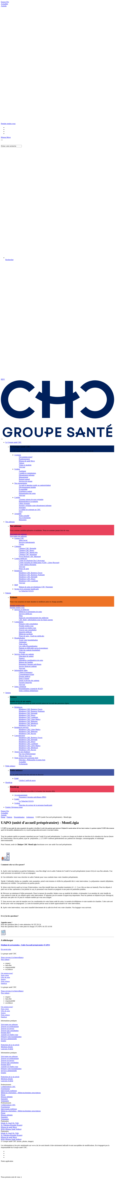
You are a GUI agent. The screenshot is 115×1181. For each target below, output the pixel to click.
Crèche (21, 544)
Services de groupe (25, 481)
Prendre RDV (6, 1033)
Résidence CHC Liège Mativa (29, 719)
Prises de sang (24, 569)
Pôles (21, 616)
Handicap (8, 782)
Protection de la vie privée (10, 1045)
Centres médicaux (20, 558)
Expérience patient (25, 491)
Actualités (4, 4)
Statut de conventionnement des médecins (33, 618)
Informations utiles (21, 670)
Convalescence (19, 736)
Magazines (23, 520)
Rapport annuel (24, 479)
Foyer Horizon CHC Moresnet (30, 556)
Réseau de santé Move (27, 461)
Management (23, 477)
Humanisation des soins (27, 493)
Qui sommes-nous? (25, 457)
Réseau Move (6, 137)
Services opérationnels (27, 542)
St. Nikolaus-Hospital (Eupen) (11, 1125)
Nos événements (25, 518)
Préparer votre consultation (28, 624)
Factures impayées (25, 683)
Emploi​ (3, 1041)
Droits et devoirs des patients (29, 680)
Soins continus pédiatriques (28, 691)
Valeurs (21, 463)
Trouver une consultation (27, 630)
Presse (3, 1095)
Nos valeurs (5, 959)
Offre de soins (5, 977)
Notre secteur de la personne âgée (26, 758)
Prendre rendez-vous (17, 606)
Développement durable (27, 487)
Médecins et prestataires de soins (30, 612)
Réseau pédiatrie (7, 1097)
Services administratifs (9, 1039)
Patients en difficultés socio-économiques (33, 648)
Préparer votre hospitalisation (11, 1037)
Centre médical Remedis (27, 565)
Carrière (17, 497)
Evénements (23, 764)
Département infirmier (26, 475)
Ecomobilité (23, 489)
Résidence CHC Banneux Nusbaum (32, 575)
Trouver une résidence (22, 752)
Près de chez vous (25, 756)
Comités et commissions (27, 473)
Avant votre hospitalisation (28, 640)
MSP (16, 585)
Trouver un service (7, 1029)
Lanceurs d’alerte (7, 1049)
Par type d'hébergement (27, 754)
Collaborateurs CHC (8, 1087)
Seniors (8, 693)
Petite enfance (10, 766)
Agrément (22, 471)
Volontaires (5, 1101)
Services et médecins (21, 610)
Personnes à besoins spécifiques (30, 664)
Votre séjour (23, 644)
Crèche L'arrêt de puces (27, 780)
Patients (8, 593)
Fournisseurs (5, 1089)
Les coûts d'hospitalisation (28, 646)
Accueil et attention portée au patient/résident (35, 485)
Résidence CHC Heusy (27, 579)
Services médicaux (25, 614)
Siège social (23, 540)
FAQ (20, 512)
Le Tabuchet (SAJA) (26, 591)
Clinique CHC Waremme (28, 554)
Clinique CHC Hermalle (27, 548)
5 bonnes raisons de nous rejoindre (31, 499)
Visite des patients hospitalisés (29, 650)
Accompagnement (20, 795)
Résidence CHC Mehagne (28, 721)
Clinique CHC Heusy (26, 550)
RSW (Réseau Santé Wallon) (11, 1129)
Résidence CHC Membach (28, 723)
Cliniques (17, 546)
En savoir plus (6, 949)
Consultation (18, 622)
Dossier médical (24, 676)
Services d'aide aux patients (24, 654)
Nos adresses (10, 522)
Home (3, 817)
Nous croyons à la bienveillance (12, 957)
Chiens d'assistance (25, 672)
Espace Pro (5, 2)
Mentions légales (7, 1047)
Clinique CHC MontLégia (28, 552)
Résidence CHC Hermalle (28, 577)
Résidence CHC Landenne (28, 581)
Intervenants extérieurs (9, 1091)
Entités (16, 799)
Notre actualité (24, 516)
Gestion (17, 469)
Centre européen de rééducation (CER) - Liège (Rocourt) (39, 563)
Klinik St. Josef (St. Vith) (10, 1123)
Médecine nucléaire (26, 634)
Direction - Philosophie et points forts (32, 760)
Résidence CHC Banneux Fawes (30, 573)
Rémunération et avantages (28, 501)
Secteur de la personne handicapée (26, 589)
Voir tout (22, 467)
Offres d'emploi (24, 503)
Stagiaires (22, 508)
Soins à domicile (20, 687)
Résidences (18, 571)
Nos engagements (20, 483)
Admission (23, 642)
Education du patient (26, 656)
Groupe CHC (19, 538)
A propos (17, 455)
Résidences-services (21, 727)
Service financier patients (28, 666)
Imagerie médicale (25, 632)
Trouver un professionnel (10, 1027)
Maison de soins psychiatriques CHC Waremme (36, 587)
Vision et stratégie (25, 465)
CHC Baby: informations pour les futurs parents (36, 620)
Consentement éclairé (26, 674)
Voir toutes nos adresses (18, 534)
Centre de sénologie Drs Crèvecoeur (32, 561)
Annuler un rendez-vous (27, 628)
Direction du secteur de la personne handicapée (35, 805)
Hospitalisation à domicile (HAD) (31, 689)
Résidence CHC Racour (27, 725)
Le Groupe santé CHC (13, 442)
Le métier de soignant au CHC (30, 510)
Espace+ (22, 658)
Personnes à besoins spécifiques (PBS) (32, 797)
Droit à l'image (24, 678)
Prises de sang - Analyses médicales (31, 636)
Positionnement (24, 459)
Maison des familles (26, 662)
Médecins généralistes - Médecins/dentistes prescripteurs (21, 1093)
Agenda (4, 6)
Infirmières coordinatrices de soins (31, 660)
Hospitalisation (19, 638)
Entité (16, 778)
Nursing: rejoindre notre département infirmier (35, 505)
